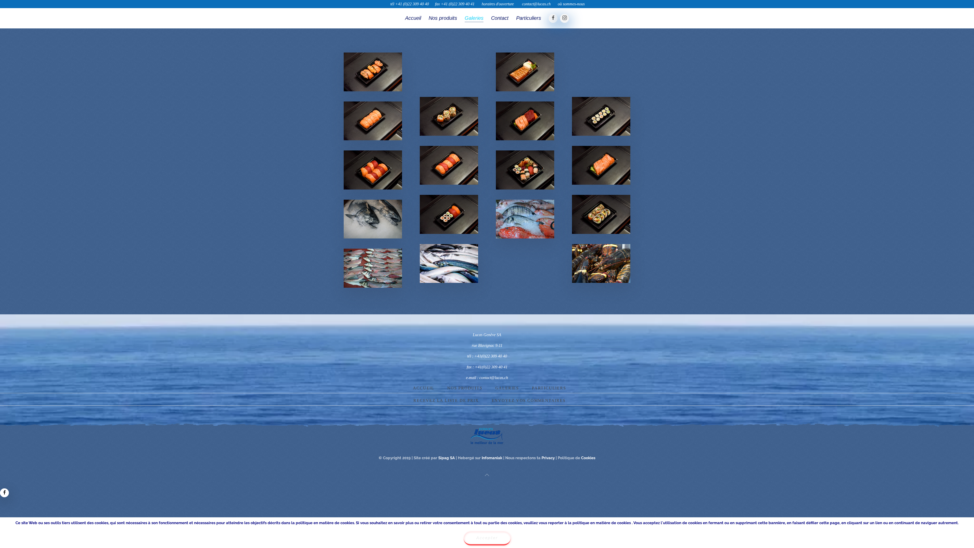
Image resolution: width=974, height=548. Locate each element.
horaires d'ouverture (498, 4)
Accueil (413, 18)
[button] (373, 72)
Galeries (474, 18)
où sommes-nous (571, 4)
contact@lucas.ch (536, 4)
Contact (500, 18)
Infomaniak (492, 458)
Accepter (487, 538)
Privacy (549, 458)
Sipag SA (446, 458)
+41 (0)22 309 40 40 (412, 4)
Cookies (588, 458)
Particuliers (528, 18)
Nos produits (443, 18)
